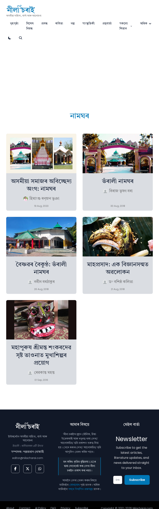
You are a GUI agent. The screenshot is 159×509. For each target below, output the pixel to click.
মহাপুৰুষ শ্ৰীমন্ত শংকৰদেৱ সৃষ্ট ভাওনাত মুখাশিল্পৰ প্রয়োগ (41, 355)
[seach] (20, 37)
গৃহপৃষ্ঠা (14, 23)
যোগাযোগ (74, 485)
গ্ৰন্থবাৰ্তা (107, 23)
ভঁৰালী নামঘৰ (118, 181)
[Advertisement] (79, 70)
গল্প (73, 23)
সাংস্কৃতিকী (88, 23)
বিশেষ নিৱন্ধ (30, 26)
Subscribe (137, 480)
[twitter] (27, 469)
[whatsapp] (39, 469)
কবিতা (59, 23)
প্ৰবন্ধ (44, 23)
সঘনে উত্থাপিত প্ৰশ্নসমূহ (80, 489)
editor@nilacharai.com (27, 458)
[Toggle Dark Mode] (9, 37)
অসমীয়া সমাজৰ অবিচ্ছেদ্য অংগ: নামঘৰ (41, 185)
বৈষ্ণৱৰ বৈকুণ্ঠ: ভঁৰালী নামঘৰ (41, 268)
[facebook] (15, 469)
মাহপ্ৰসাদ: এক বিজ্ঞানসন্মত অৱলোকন (118, 268)
